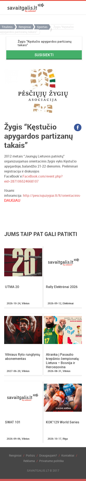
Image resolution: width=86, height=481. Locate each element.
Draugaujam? (48, 455)
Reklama (29, 461)
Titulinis (7, 27)
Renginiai (25, 27)
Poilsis (30, 455)
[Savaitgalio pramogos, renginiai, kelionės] (26, 7)
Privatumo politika (51, 461)
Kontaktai (67, 455)
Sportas (42, 27)
